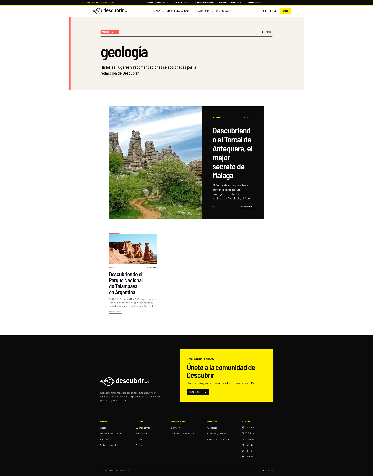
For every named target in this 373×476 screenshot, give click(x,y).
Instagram (250, 439)
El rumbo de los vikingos (204, 2)
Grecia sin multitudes (255, 2)
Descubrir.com (267, 471)
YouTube (249, 456)
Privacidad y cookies (216, 433)
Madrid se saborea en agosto (157, 2)
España (157, 11)
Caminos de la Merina (181, 433)
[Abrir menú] (85, 11)
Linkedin (249, 445)
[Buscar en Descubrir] (264, 11)
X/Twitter (250, 433)
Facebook (250, 427)
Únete (285, 11)
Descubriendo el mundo (111, 433)
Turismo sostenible (109, 445)
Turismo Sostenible (226, 11)
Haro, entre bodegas (181, 2)
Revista (273, 11)
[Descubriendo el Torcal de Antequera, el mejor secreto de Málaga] (186, 162)
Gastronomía (202, 11)
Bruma (174, 427)
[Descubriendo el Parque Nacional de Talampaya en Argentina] (133, 273)
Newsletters (141, 433)
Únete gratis (197, 392)
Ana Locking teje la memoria (230, 2)
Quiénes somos (143, 427)
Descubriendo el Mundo (178, 11)
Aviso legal (212, 427)
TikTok (248, 450)
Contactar (140, 439)
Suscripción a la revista (218, 439)
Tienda (139, 445)
